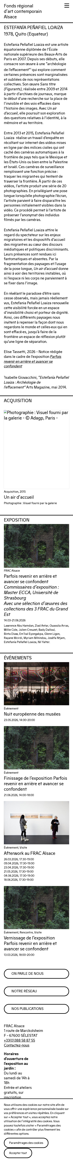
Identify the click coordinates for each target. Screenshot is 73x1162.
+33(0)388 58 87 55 (19, 1040)
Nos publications (27, 1008)
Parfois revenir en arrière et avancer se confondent (32, 361)
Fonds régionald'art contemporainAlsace (23, 11)
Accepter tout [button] (18, 1153)
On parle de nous (27, 973)
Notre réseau (24, 991)
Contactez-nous (16, 1045)
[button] (66, 6)
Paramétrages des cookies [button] (26, 1143)
